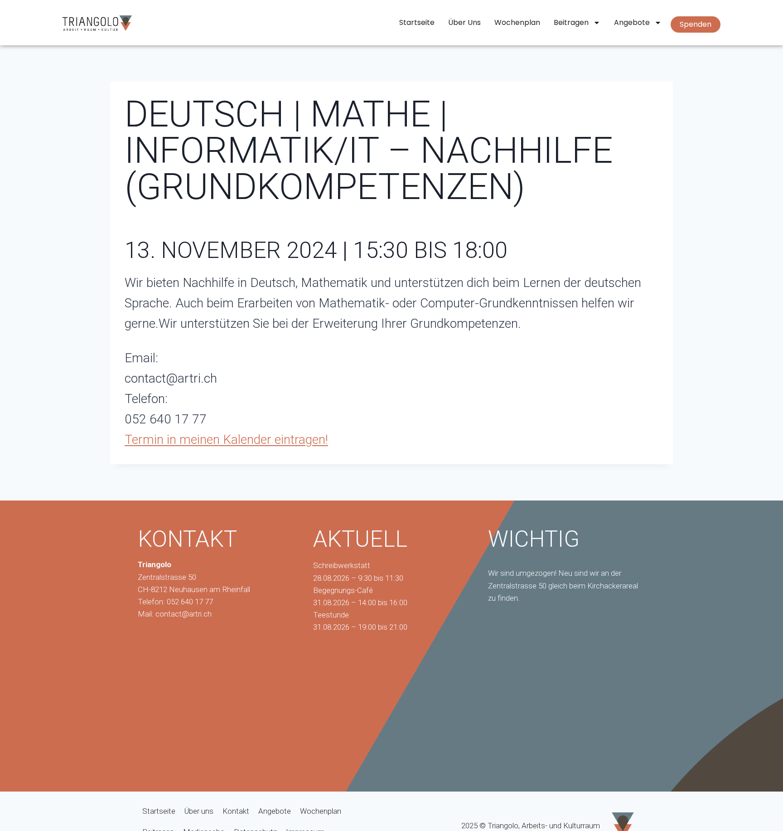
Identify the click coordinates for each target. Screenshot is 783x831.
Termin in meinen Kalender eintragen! (226, 439)
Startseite (417, 22)
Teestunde (331, 614)
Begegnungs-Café (343, 590)
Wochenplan (517, 22)
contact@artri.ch (183, 613)
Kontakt (235, 811)
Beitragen (571, 22)
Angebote (632, 22)
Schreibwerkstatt (341, 565)
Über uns (464, 22)
